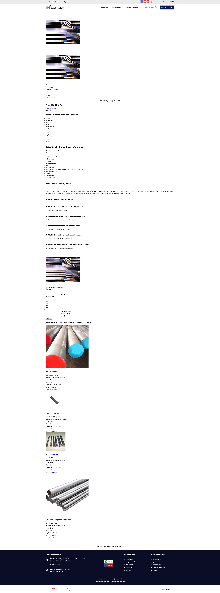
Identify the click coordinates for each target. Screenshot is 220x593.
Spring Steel (156, 562)
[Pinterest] (148, 3)
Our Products (127, 7)
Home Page (104, 7)
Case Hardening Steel (159, 567)
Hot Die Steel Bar (52, 371)
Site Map (128, 570)
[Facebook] (142, 3)
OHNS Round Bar (52, 454)
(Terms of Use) (78, 588)
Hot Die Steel (157, 559)
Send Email (169, 7)
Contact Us (136, 7)
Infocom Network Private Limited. (81, 590)
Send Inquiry (51, 87)
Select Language (165, 589)
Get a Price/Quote (51, 109)
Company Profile (116, 7)
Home (47, 92)
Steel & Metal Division (52, 96)
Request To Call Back (52, 89)
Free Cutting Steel (52, 413)
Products (48, 94)
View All (155, 570)
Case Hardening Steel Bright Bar (58, 520)
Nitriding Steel (157, 565)
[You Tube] (145, 3)
